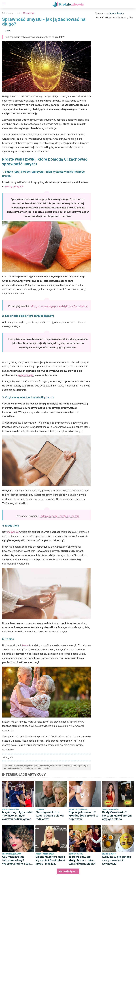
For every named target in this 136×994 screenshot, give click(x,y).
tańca (25, 645)
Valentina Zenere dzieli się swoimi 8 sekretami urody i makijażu (50, 860)
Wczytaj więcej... (68, 871)
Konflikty (40, 809)
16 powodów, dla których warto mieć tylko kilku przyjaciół (82, 860)
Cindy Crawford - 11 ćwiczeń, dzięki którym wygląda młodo (117, 816)
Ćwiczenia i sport (10, 809)
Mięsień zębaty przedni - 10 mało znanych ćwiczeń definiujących (17, 816)
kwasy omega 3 (14, 186)
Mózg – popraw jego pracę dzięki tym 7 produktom (59, 306)
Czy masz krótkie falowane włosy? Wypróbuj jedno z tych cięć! (17, 860)
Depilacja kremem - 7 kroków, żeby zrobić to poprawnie (83, 816)
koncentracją (26, 375)
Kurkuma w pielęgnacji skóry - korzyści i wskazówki (116, 860)
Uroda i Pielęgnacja (78, 809)
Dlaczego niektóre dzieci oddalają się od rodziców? (49, 816)
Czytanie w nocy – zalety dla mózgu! (59, 516)
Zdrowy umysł (28, 13)
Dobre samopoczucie (11, 13)
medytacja (13, 531)
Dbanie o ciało (109, 854)
